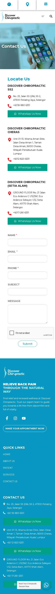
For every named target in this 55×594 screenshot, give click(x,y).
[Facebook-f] (7, 418)
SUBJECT (14, 284)
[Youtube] (24, 418)
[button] (9, 5)
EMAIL (13, 251)
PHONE (13, 268)
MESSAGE (14, 301)
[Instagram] (15, 418)
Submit (27, 343)
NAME (12, 235)
